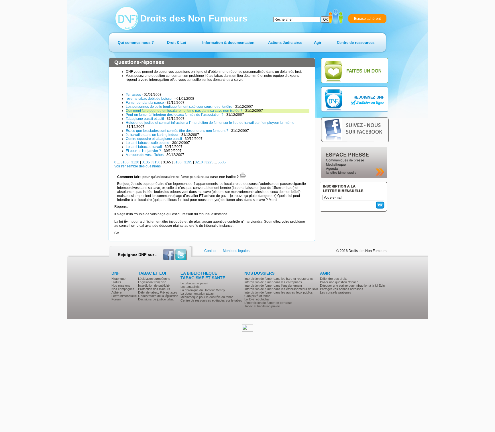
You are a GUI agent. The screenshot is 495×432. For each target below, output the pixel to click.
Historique (118, 278)
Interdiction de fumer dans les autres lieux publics (278, 292)
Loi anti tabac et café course (147, 143)
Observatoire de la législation (158, 296)
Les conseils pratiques (335, 292)
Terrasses (133, 95)
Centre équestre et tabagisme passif (154, 139)
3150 (156, 162)
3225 (209, 162)
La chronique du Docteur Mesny (202, 290)
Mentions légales (236, 251)
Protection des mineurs (154, 289)
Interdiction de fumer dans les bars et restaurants (278, 278)
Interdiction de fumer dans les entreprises (273, 282)
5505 (222, 162)
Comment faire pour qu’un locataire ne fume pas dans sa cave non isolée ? (184, 111)
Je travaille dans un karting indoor (152, 135)
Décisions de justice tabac (156, 299)
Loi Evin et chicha (256, 299)
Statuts (116, 282)
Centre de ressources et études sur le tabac (211, 300)
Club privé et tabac (257, 296)
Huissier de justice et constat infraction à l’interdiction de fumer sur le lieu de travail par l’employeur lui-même (210, 123)
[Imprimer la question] (242, 177)
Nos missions (120, 285)
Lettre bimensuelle (124, 296)
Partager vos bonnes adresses (341, 289)
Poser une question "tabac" (339, 282)
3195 (188, 162)
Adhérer (117, 292)
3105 (125, 162)
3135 (146, 162)
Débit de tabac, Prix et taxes (157, 292)
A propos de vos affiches (145, 155)
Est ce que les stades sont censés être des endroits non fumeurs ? (177, 131)
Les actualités (190, 286)
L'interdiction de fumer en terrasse (268, 302)
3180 (178, 162)
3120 (135, 162)
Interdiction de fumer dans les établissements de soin (281, 289)
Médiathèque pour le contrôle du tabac (206, 297)
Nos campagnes (122, 289)
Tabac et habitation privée (262, 306)
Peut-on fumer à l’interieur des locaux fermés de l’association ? (174, 115)
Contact (210, 251)
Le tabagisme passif (194, 283)
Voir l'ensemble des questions (137, 166)
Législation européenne (154, 278)
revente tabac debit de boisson (150, 99)
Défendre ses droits (333, 278)
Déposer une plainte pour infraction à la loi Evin (352, 285)
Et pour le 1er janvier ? (143, 151)
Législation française (152, 282)
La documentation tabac (197, 293)
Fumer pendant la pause (145, 103)
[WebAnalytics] (247, 331)
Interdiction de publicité (154, 285)
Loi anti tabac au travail (144, 147)
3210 (199, 162)
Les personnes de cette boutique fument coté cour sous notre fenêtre (179, 107)
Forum (116, 299)
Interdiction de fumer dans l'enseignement (273, 285)
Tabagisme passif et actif (145, 119)
